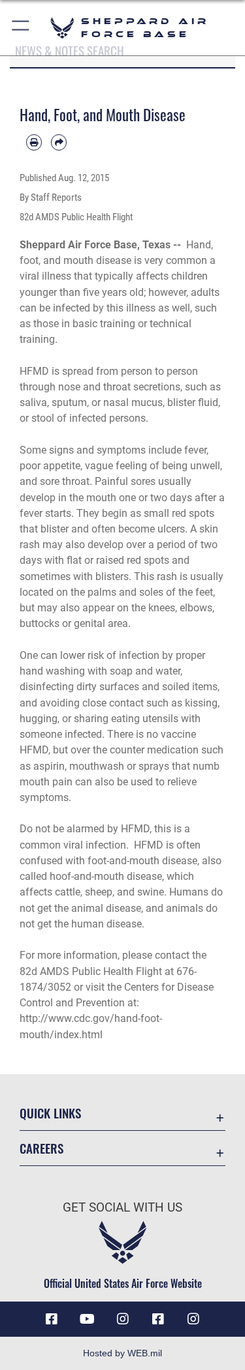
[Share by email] (59, 142)
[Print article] (34, 142)
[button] (21, 27)
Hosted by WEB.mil (122, 1353)
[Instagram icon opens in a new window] (123, 1319)
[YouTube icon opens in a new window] (87, 1319)
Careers (41, 1148)
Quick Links (50, 1112)
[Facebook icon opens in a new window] (51, 1319)
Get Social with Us (122, 1207)
